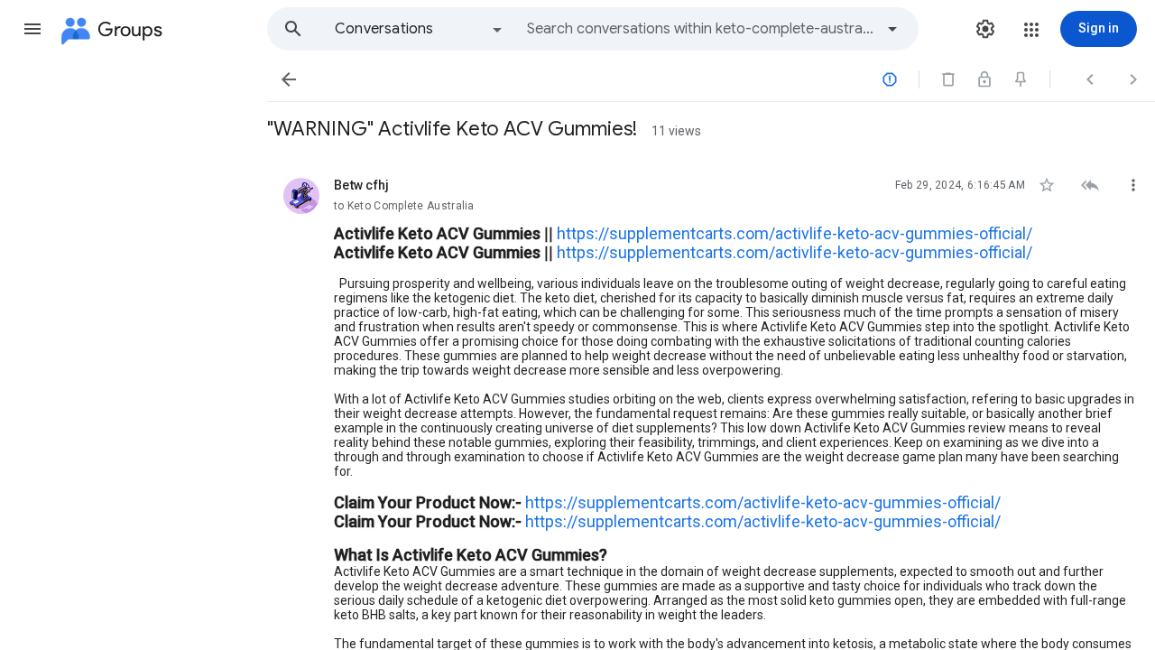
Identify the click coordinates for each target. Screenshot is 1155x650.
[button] (32, 29)
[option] (419, 29)
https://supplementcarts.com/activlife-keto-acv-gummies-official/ (794, 233)
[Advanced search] (892, 29)
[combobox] (700, 29)
